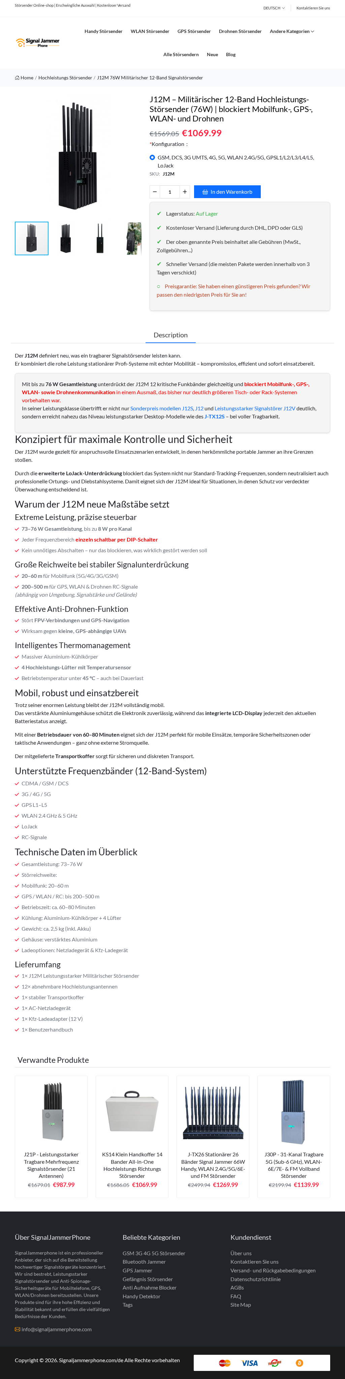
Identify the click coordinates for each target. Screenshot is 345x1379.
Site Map (240, 1304)
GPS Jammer (137, 1270)
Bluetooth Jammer (144, 1261)
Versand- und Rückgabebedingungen (273, 1270)
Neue (212, 54)
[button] (135, 157)
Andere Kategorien (290, 31)
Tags (128, 1304)
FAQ (235, 1296)
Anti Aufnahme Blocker (150, 1287)
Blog (231, 54)
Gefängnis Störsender (148, 1279)
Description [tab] (171, 335)
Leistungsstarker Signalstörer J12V (255, 408)
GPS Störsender (194, 31)
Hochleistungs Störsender (65, 77)
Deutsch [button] (271, 8)
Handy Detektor (141, 1296)
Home (27, 77)
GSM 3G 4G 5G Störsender (154, 1253)
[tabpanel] (51, 1139)
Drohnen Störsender (240, 31)
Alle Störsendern (181, 54)
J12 (199, 408)
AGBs (237, 1287)
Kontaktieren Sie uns (313, 8)
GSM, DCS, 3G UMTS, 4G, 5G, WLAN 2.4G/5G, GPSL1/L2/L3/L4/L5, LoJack (236, 161)
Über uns (241, 1253)
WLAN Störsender (150, 31)
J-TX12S (215, 416)
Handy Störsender (104, 31)
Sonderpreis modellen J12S (161, 408)
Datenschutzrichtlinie (255, 1279)
